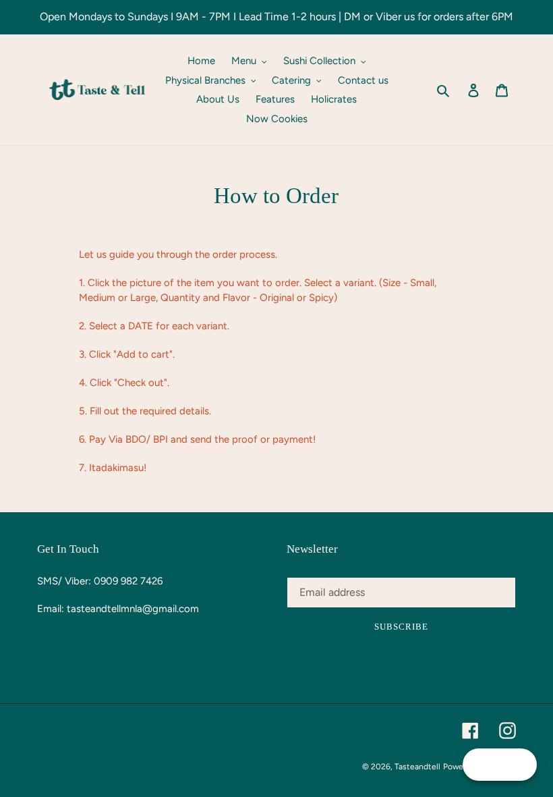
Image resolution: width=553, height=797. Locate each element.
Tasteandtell (417, 766)
